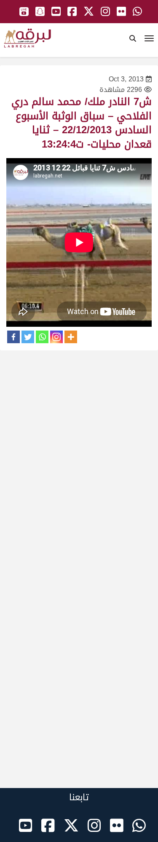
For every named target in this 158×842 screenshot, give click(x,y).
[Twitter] (27, 337)
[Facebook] (13, 337)
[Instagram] (56, 337)
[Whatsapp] (42, 337)
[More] (70, 337)
